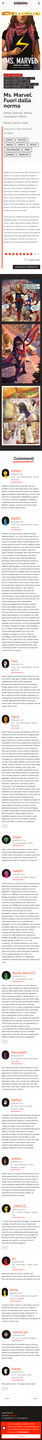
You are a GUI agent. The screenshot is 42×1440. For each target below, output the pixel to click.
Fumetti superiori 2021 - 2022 (18, 87)
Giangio (16, 1369)
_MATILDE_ (19, 1206)
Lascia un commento (26, 267)
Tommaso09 (19, 1052)
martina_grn (20, 1332)
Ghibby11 (16, 471)
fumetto (21, 145)
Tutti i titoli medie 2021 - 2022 (19, 78)
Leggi (5, 826)
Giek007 (18, 871)
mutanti (33, 145)
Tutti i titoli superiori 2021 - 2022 (21, 84)
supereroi (10, 155)
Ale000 (15, 518)
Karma (14, 1290)
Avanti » (35, 1398)
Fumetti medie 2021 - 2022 (16, 81)
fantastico (22, 140)
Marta (15, 717)
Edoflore (16, 1100)
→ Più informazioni (22, 1432)
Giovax (17, 837)
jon (14, 1258)
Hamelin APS (12, 1415)
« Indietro (7, 1398)
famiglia (9, 145)
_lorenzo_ (16, 1158)
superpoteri (24, 155)
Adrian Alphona (13, 113)
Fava (14, 661)
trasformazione (13, 150)
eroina (27, 150)
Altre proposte (13, 75)
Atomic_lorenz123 (24, 973)
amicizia (9, 140)
